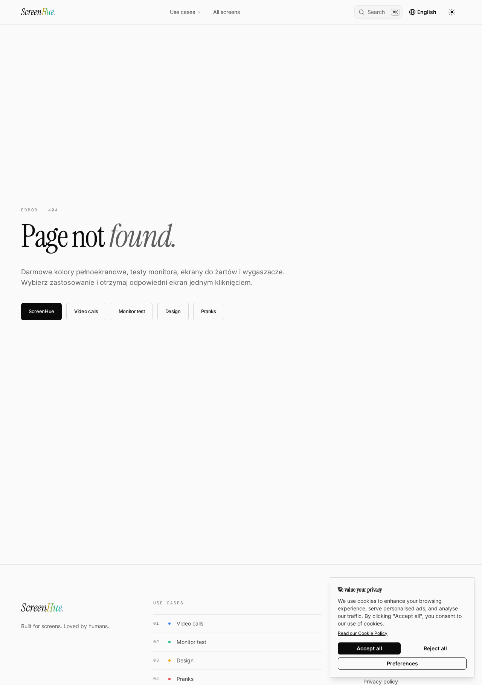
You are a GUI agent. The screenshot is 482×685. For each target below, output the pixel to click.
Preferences (402, 663)
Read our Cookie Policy (362, 633)
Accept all (369, 648)
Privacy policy (380, 681)
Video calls (86, 311)
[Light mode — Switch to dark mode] (452, 12)
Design (173, 311)
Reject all (435, 648)
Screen (38, 12)
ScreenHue (41, 311)
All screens (226, 12)
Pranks (208, 311)
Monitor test (132, 311)
